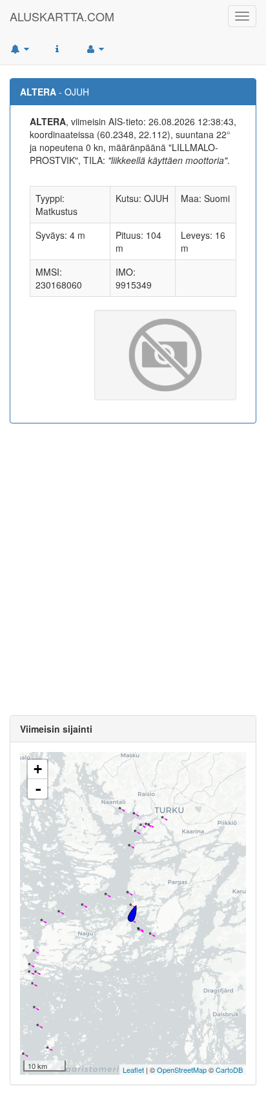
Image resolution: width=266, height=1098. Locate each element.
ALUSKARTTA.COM (62, 16)
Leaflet (133, 1069)
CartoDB (229, 1069)
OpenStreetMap (182, 1069)
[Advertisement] (133, 569)
